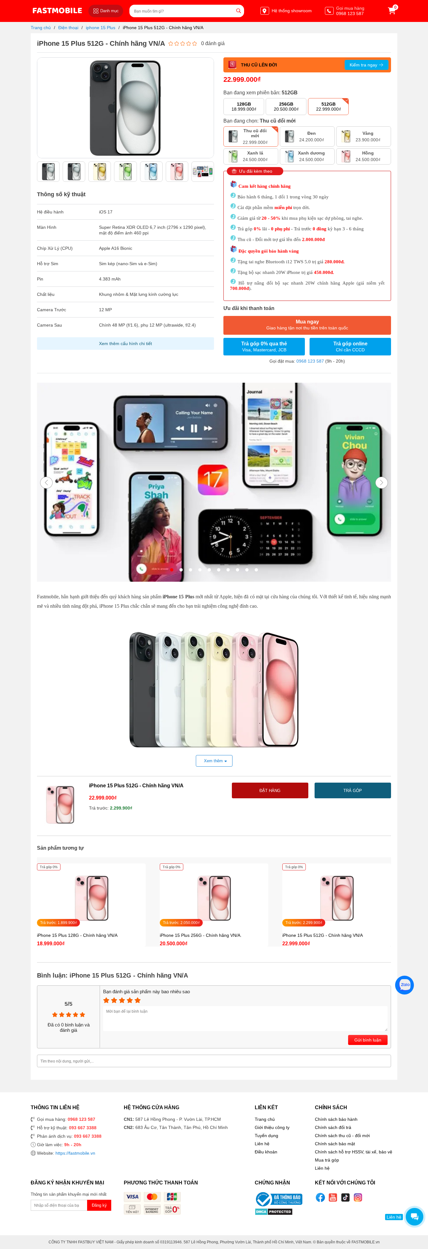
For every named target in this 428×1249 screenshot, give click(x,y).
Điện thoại (68, 27)
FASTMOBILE (57, 11)
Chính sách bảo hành (336, 1119)
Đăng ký (99, 1205)
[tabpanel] (214, 483)
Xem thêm (213, 760)
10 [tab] (256, 570)
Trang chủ (41, 27)
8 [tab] (237, 570)
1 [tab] (172, 570)
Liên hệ (262, 1143)
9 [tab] (247, 570)
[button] (209, 104)
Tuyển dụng (266, 1135)
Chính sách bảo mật (335, 1143)
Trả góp (352, 790)
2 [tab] (181, 570)
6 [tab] (219, 570)
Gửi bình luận (367, 1039)
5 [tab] (209, 570)
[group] (48, 171)
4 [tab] (200, 570)
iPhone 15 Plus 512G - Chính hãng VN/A (163, 27)
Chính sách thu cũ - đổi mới (342, 1135)
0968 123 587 (310, 361)
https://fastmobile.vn (75, 1153)
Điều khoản (266, 1151)
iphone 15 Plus (100, 27)
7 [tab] (228, 570)
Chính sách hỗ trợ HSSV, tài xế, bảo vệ (353, 1151)
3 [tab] (190, 570)
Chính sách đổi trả (333, 1127)
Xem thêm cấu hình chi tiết (125, 343)
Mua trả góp (327, 1159)
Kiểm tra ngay (363, 64)
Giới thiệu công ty (272, 1127)
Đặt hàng (269, 790)
